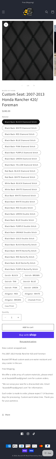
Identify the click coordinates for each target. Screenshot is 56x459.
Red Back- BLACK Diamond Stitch (20, 171)
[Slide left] (22, 85)
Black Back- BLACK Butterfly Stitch (21, 244)
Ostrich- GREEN (31, 287)
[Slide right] (34, 85)
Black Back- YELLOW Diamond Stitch (21, 165)
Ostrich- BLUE (29, 281)
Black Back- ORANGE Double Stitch (21, 232)
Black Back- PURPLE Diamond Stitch (21, 152)
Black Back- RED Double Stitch (19, 208)
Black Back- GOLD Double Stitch (19, 238)
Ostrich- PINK (11, 287)
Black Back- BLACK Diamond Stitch (21, 122)
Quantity (5, 312)
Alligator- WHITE (32, 293)
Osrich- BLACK (11, 275)
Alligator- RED (11, 293)
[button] (3, 12)
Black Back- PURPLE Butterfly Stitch (21, 269)
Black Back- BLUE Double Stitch (19, 220)
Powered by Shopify (37, 456)
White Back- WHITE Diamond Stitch (21, 189)
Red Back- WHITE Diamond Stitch (20, 177)
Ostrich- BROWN (32, 275)
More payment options (28, 341)
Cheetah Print (34, 300)
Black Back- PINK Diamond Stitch (20, 146)
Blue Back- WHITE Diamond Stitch (20, 195)
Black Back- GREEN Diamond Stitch (21, 159)
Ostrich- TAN (10, 281)
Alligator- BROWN (13, 300)
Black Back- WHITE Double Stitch (20, 201)
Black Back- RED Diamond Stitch (20, 134)
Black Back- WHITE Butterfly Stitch (21, 251)
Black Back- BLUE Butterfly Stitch (20, 263)
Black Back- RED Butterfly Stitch (19, 257)
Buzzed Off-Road (23, 456)
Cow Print (9, 306)
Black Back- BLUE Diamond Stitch (20, 140)
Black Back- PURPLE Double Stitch (20, 226)
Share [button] (7, 414)
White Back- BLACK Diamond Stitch (21, 183)
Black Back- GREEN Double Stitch (20, 214)
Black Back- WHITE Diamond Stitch (21, 128)
